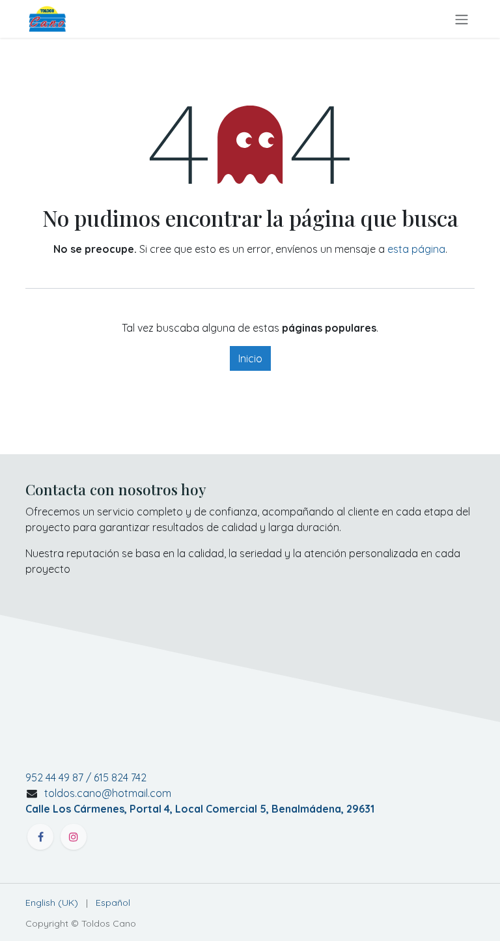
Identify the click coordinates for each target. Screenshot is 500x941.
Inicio (250, 358)
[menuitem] (51, 903)
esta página (416, 248)
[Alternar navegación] (462, 19)
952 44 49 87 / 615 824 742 (85, 777)
